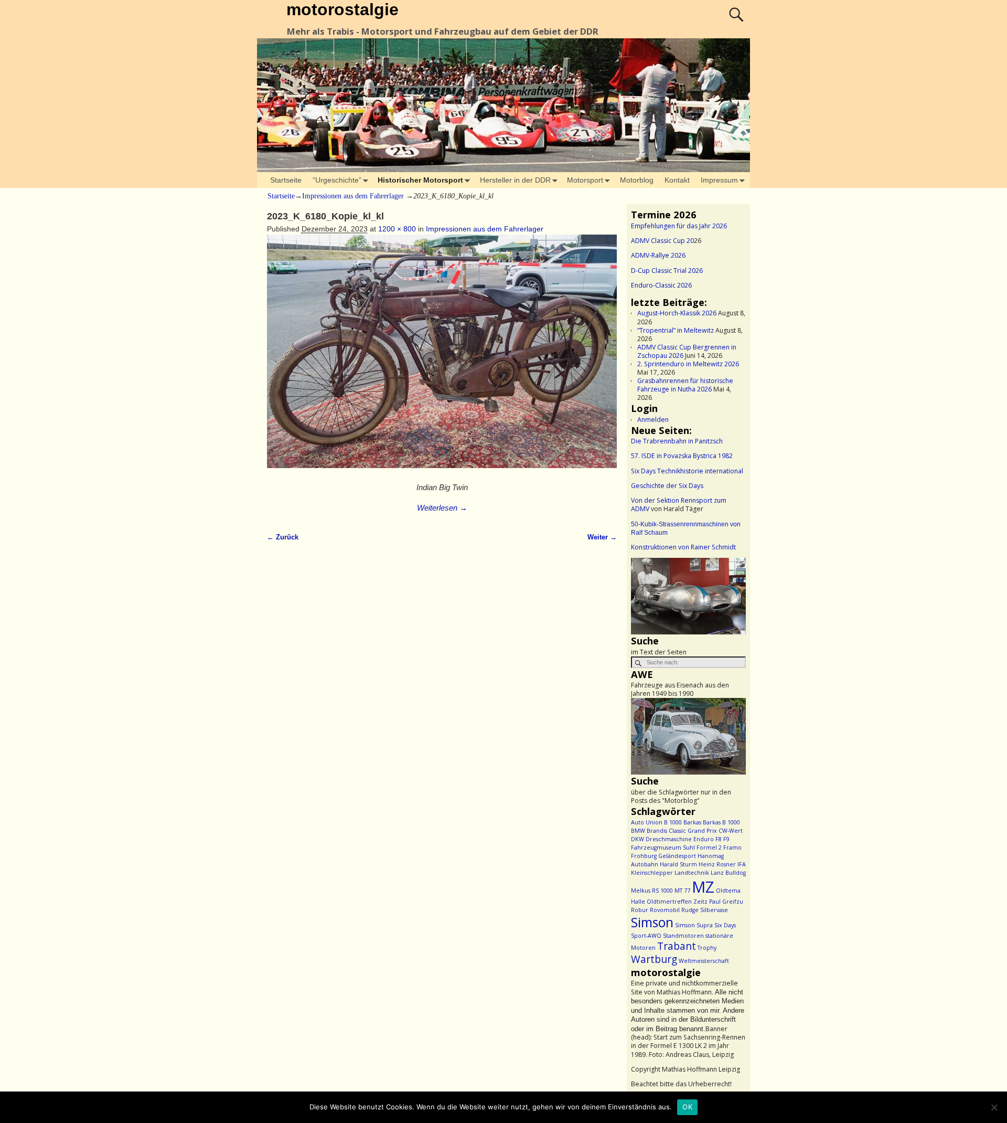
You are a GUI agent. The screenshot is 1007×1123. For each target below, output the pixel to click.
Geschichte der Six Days (667, 485)
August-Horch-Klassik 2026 (676, 313)
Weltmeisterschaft (704, 961)
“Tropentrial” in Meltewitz (675, 330)
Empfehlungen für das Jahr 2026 (679, 225)
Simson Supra (694, 925)
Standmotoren (683, 935)
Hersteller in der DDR (515, 180)
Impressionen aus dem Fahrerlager (353, 196)
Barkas (692, 822)
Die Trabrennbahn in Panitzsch (677, 441)
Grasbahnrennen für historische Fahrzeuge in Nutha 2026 (685, 385)
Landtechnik (691, 872)
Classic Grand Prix (693, 830)
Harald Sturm (678, 864)
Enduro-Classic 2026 (661, 285)
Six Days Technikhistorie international (687, 471)
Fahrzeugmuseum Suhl (663, 847)
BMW (638, 830)
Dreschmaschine (669, 839)
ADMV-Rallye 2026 (658, 255)
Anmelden (653, 419)
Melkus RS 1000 (652, 890)
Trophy (707, 947)
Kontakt (677, 180)
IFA (741, 864)
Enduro (703, 839)
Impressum (719, 180)
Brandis (657, 830)
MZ (703, 886)
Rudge (690, 910)
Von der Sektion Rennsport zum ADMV (678, 504)
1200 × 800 (397, 229)
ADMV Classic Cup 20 (662, 240)
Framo (732, 847)
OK (687, 1107)
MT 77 (682, 890)
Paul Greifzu (726, 901)
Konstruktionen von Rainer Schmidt (683, 547)
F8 (718, 839)
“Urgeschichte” (337, 180)
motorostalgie (342, 9)
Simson (652, 922)
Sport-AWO (646, 935)
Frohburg (644, 856)
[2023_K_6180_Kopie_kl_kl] (442, 357)
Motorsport (585, 180)
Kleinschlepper (652, 872)
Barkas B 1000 (721, 822)
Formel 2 (709, 847)
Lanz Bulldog (728, 872)
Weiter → (602, 537)
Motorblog (637, 180)
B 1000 (673, 822)
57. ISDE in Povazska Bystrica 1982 (682, 455)
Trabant (676, 946)
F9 (726, 839)
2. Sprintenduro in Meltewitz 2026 (688, 363)
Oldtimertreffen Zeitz (677, 901)
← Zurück (282, 537)
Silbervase (714, 910)
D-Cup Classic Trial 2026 (667, 270)
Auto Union (646, 822)
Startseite (286, 180)
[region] (688, 596)
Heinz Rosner (717, 864)
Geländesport (677, 856)
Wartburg (654, 959)
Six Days (725, 925)
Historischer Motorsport (420, 180)
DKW (637, 839)
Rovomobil (665, 910)
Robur (639, 910)
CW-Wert (731, 830)
